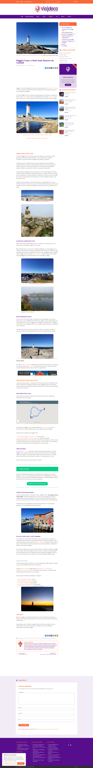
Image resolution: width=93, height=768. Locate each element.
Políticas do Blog (27, 1)
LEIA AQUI (66, 96)
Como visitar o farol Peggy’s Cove (67, 34)
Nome (20, 707)
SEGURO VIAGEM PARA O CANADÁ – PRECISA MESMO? (37, 138)
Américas (50, 16)
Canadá (34, 55)
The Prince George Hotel (24, 582)
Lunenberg (51, 96)
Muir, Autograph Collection (25, 579)
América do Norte (29, 55)
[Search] (58, 2)
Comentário (21, 692)
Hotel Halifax (25, 568)
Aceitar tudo (21, 763)
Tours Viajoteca (64, 45)
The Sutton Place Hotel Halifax (26, 581)
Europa (62, 16)
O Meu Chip (32, 366)
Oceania (69, 16)
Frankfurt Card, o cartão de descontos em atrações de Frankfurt (70, 108)
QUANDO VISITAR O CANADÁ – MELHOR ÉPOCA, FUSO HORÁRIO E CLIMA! (37, 134)
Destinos (20, 55)
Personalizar (7, 763)
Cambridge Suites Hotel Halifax (26, 584)
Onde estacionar (65, 37)
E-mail (20, 713)
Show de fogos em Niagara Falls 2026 (70, 93)
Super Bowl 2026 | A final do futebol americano (70, 116)
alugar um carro (46, 427)
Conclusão (63, 44)
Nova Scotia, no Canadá (52, 88)
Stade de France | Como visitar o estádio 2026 (69, 123)
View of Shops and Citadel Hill (26, 586)
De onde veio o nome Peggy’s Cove (68, 30)
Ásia (57, 16)
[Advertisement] (37, 78)
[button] (45, 68)
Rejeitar (14, 763)
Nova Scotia (38, 55)
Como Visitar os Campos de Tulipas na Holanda (70, 100)
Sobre (17, 1)
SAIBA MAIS (68, 84)
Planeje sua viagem (29, 16)
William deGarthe (36, 253)
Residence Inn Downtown (44, 568)
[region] (14, 759)
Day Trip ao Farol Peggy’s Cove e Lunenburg (68, 41)
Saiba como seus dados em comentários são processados (47, 729)
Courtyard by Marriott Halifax (25, 570)
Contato (21, 1)
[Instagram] (74, 1)
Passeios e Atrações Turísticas (49, 638)
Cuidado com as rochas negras (68, 39)
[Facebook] (76, 1)
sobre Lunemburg (40, 542)
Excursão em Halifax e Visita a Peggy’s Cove (29, 438)
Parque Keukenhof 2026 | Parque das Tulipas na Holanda (70, 131)
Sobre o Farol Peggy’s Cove (66, 27)
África (44, 16)
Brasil (38, 16)
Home (22, 16)
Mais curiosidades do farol (67, 32)
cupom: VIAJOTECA (26, 364)
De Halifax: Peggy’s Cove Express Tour (28, 436)
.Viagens (19, 638)
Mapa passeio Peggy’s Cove (67, 35)
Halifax (41, 55)
